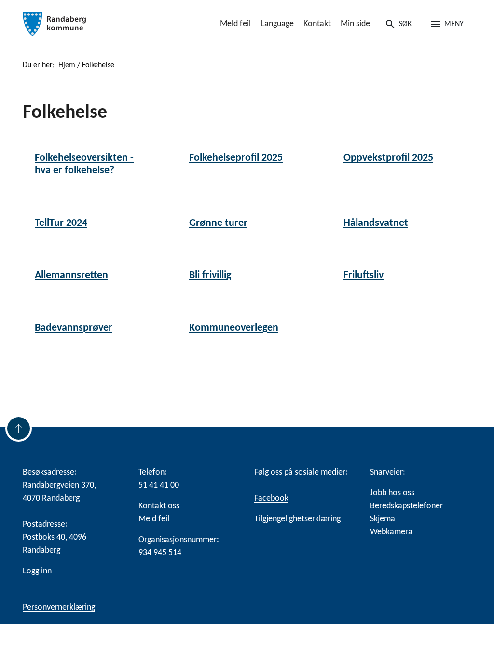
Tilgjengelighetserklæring (297, 519)
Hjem (66, 65)
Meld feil (235, 23)
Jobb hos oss (392, 493)
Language (277, 23)
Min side (355, 23)
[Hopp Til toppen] (18, 428)
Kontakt (317, 23)
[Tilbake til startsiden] (93, 24)
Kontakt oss (158, 506)
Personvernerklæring (59, 607)
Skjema (382, 519)
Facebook (271, 498)
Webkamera (391, 532)
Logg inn (37, 571)
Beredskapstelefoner (406, 506)
